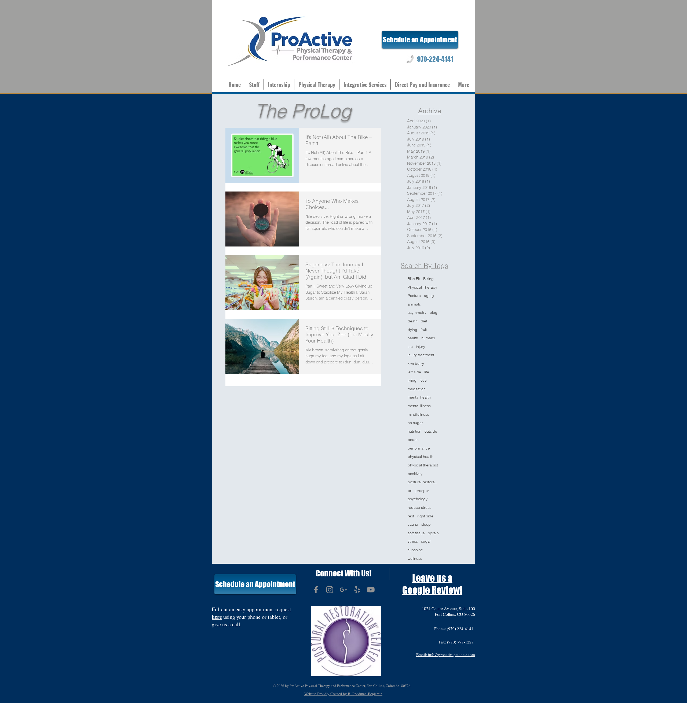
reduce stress (419, 507)
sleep (426, 524)
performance (419, 448)
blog (433, 312)
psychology (417, 498)
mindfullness (418, 414)
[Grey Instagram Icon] (329, 589)
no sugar (415, 422)
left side (414, 372)
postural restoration (423, 482)
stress (413, 541)
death (413, 321)
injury (420, 346)
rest (411, 516)
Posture (414, 295)
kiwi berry (416, 363)
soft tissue (416, 533)
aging (429, 295)
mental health (419, 397)
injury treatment (421, 354)
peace (413, 439)
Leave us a (432, 578)
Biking (428, 278)
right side (425, 516)
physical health (420, 456)
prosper (422, 490)
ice (410, 346)
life (426, 372)
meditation (417, 389)
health (413, 338)
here (217, 617)
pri (410, 490)
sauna (413, 524)
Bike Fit (414, 278)
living (412, 380)
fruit (424, 329)
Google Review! (432, 590)
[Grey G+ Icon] (343, 589)
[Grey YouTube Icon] (370, 589)
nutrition (414, 431)
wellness (415, 558)
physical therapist (423, 465)
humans (428, 338)
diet (424, 321)
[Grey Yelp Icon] (357, 589)
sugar (426, 541)
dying (412, 329)
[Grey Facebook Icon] (316, 589)
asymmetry (417, 312)
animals (414, 304)
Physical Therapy (422, 287)
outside (431, 431)
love (423, 380)
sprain (433, 533)
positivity (415, 473)
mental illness (419, 405)
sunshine (415, 549)
